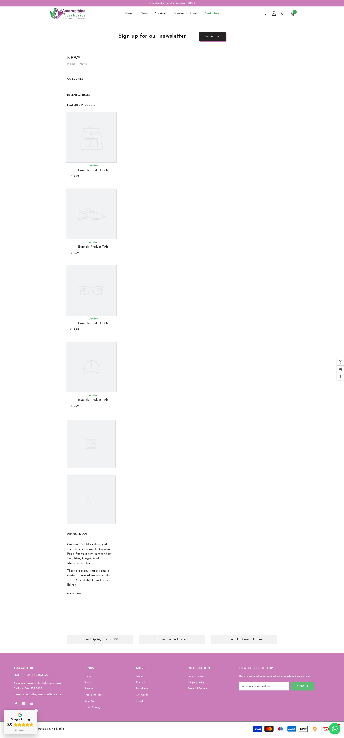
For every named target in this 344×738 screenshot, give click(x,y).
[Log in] (274, 13)
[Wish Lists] (283, 13)
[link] (100, 639)
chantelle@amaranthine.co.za (43, 694)
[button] (334, 728)
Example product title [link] (93, 170)
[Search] (264, 13)
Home (71, 64)
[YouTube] (31, 703)
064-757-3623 (33, 688)
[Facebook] (16, 703)
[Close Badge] (36, 710)
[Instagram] (24, 703)
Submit (303, 686)
